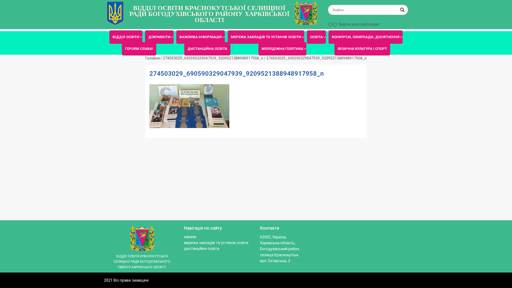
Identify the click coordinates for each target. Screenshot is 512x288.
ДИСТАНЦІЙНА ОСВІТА (207, 49)
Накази (190, 237)
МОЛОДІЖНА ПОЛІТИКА (282, 49)
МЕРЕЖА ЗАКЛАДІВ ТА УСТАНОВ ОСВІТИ (266, 37)
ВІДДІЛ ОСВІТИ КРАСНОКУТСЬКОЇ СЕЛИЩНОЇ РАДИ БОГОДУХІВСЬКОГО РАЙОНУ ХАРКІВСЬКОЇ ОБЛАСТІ (209, 14)
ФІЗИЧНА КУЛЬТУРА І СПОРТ (362, 49)
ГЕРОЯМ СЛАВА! (139, 49)
